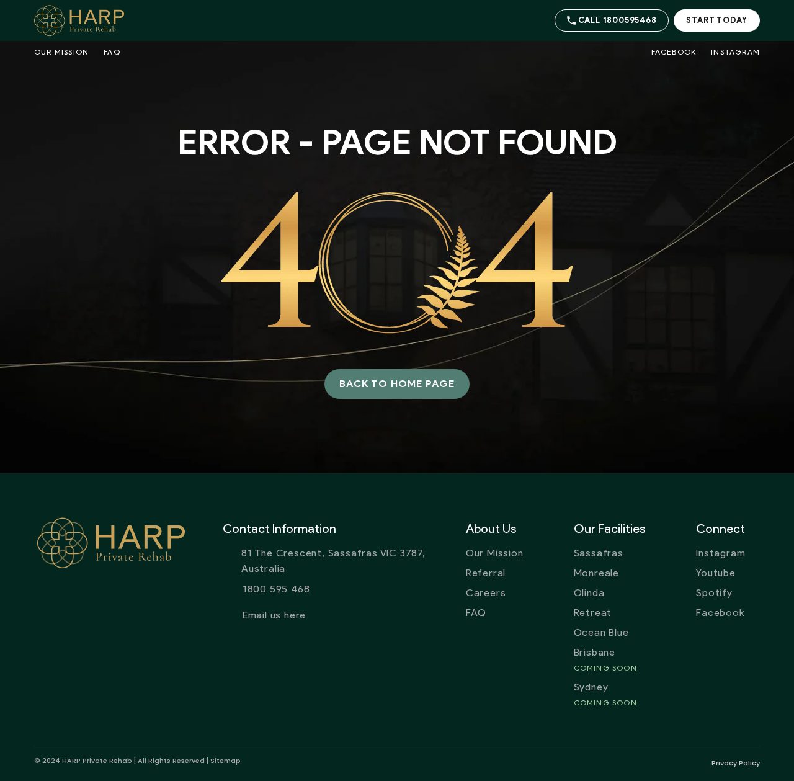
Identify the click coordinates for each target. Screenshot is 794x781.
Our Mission (495, 553)
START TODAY (716, 20)
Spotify (714, 593)
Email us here (274, 615)
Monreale (596, 573)
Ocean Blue (601, 632)
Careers (486, 593)
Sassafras (598, 553)
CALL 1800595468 (617, 20)
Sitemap (225, 760)
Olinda (589, 593)
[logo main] (85, 20)
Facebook (674, 51)
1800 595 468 (276, 589)
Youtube (716, 573)
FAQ (112, 51)
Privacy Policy (735, 763)
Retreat (593, 612)
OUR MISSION (61, 51)
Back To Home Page (396, 384)
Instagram (735, 51)
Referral (486, 573)
